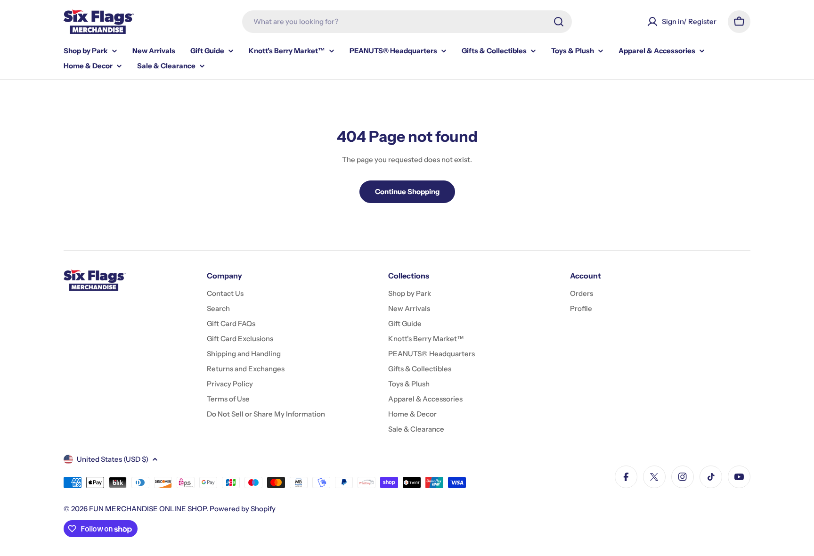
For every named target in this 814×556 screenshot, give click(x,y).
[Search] (558, 21)
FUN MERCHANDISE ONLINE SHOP (147, 508)
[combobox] (407, 21)
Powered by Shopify (243, 508)
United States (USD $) (112, 459)
